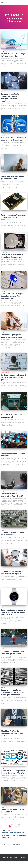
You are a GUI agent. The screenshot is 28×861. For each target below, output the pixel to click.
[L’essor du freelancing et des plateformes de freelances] (14, 162)
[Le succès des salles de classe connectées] (14, 439)
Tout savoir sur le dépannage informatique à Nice (13, 832)
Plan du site (22, 857)
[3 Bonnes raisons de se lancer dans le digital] (14, 401)
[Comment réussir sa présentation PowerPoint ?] (14, 480)
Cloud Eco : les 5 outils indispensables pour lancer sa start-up (13, 733)
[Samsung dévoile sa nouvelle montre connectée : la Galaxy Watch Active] (14, 596)
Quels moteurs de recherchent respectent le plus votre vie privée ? (13, 377)
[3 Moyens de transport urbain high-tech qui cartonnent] (14, 637)
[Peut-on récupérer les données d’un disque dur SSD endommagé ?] (14, 201)
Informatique (4, 51)
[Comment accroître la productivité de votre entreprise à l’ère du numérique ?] (14, 80)
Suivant (16, 826)
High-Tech (3, 135)
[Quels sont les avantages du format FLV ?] (14, 795)
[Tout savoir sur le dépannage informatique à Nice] (14, 40)
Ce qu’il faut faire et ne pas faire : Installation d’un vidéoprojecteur (12, 295)
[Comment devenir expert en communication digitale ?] (14, 557)
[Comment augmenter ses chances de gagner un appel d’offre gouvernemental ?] (14, 676)
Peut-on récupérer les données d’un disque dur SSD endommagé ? (13, 217)
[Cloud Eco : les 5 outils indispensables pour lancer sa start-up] (14, 717)
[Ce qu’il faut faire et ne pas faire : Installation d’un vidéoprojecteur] (14, 279)
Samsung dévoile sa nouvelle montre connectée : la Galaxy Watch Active (13, 612)
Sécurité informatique (5, 372)
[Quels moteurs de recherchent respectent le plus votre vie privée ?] (14, 361)
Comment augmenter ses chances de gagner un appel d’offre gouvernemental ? (12, 692)
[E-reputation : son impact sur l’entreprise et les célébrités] (14, 757)
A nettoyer (5, 857)
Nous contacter (13, 857)
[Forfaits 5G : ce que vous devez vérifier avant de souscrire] (14, 123)
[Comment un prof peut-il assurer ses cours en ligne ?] (14, 321)
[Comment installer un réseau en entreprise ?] (14, 518)
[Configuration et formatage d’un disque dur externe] (14, 241)
